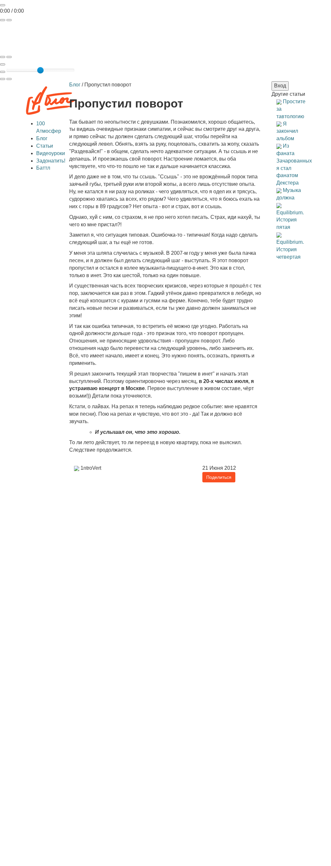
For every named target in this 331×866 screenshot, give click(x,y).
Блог (42, 138)
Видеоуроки (50, 153)
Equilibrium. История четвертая (290, 249)
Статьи (44, 146)
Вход (280, 85)
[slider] (40, 70)
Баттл (43, 168)
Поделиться (218, 477)
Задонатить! (50, 160)
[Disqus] (165, 600)
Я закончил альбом (287, 131)
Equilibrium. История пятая (290, 220)
